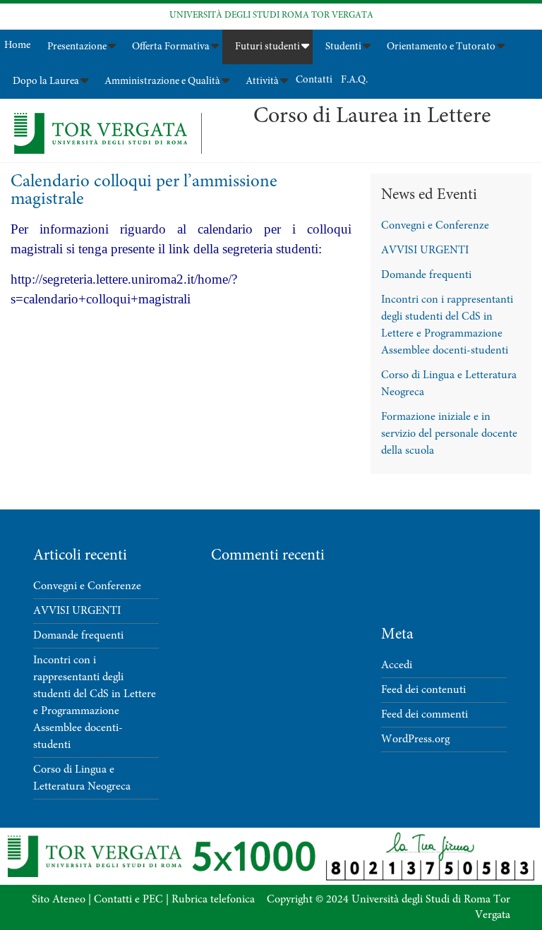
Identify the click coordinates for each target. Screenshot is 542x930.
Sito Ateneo (58, 899)
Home (17, 45)
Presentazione (77, 47)
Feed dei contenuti (423, 690)
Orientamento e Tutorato (441, 47)
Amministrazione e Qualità (162, 81)
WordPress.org (415, 739)
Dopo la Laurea (46, 81)
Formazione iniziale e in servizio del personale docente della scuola (449, 434)
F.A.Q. (354, 80)
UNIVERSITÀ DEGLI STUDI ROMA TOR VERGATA (271, 15)
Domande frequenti (426, 275)
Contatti (314, 80)
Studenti (343, 47)
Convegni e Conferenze (435, 225)
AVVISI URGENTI (425, 250)
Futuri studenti (267, 47)
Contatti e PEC (128, 899)
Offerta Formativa (171, 47)
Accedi (396, 665)
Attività (262, 81)
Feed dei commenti (424, 714)
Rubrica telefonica (213, 899)
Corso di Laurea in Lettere (372, 117)
